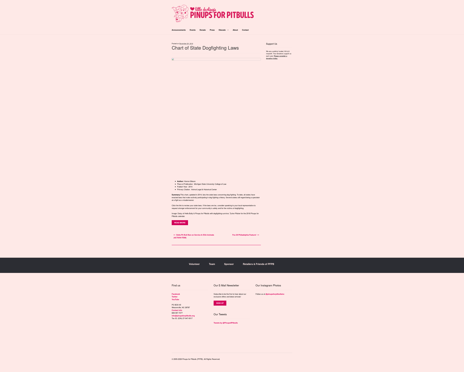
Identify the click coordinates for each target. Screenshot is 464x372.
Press (212, 30)
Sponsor (229, 264)
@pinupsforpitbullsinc (274, 294)
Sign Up (220, 303)
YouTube (175, 299)
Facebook (176, 294)
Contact (245, 30)
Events (193, 30)
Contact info (177, 310)
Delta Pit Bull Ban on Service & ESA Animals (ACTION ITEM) (194, 236)
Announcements (179, 30)
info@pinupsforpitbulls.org (183, 315)
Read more (179, 222)
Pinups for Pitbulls (213, 15)
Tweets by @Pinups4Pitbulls (226, 322)
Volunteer (194, 264)
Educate (222, 30)
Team (212, 264)
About (235, 30)
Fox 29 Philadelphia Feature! (244, 234)
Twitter (175, 296)
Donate (203, 30)
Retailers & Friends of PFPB (258, 264)
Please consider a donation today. (276, 57)
